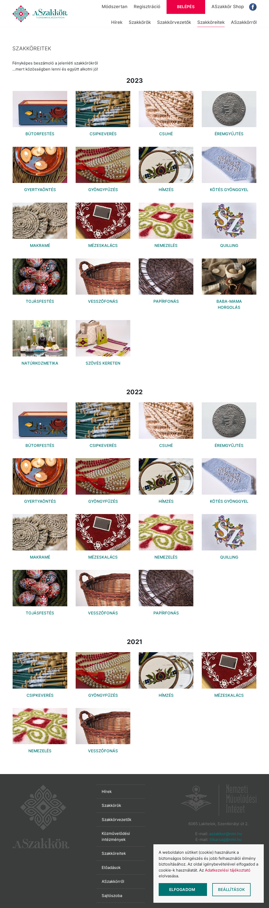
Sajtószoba (112, 895)
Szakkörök (140, 22)
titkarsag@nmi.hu (225, 839)
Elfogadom (182, 889)
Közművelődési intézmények (116, 836)
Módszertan (114, 6)
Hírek (116, 22)
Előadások (111, 867)
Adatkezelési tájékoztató (227, 870)
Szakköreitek (211, 22)
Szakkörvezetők (174, 22)
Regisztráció (147, 6)
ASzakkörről (244, 22)
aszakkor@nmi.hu (225, 833)
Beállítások (231, 889)
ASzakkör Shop (227, 6)
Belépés (186, 6)
